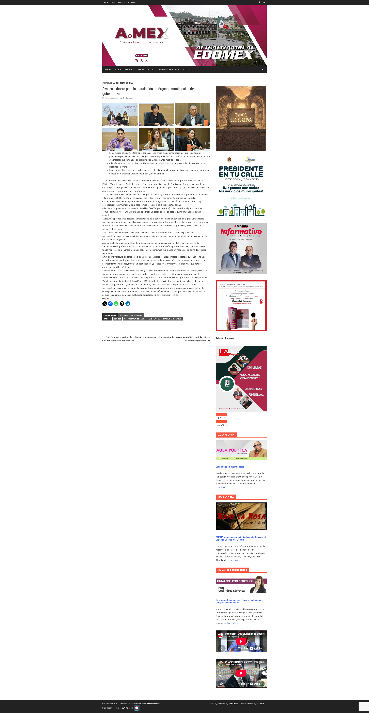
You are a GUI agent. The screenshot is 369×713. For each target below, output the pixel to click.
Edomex (117, 319)
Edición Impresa (117, 2)
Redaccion (127, 98)
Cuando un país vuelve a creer (230, 466)
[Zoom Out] (219, 421)
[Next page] (224, 414)
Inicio (106, 2)
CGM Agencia (127, 708)
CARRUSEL (123, 315)
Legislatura (154, 319)
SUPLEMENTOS (146, 69)
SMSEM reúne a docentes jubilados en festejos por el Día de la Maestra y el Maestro (241, 538)
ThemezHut (261, 703)
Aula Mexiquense (154, 703)
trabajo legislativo (172, 319)
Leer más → (221, 487)
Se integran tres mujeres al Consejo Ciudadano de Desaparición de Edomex (239, 601)
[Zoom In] (224, 421)
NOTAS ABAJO (136, 315)
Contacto (189, 69)
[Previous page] (219, 414)
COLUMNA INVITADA (168, 69)
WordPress (233, 703)
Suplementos (131, 2)
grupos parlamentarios (134, 319)
